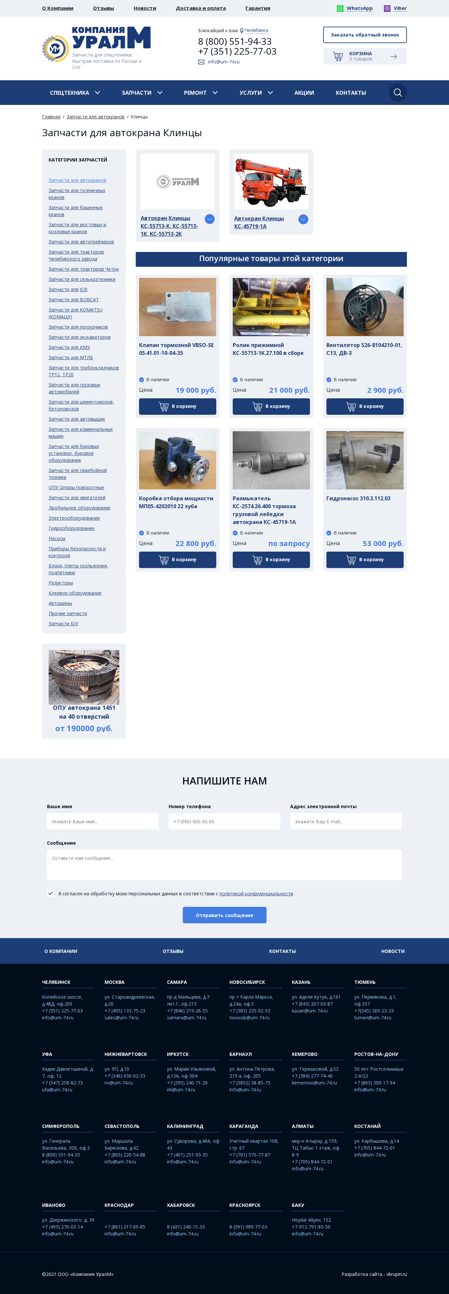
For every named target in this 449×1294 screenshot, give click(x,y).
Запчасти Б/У (63, 623)
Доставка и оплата (201, 8)
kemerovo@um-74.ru (314, 1083)
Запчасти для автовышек (77, 419)
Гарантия (258, 8)
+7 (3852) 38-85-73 (249, 1083)
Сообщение (61, 843)
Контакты (351, 92)
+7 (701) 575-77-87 (249, 1155)
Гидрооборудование (72, 528)
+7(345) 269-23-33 (374, 1011)
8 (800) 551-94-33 (235, 41)
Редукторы (61, 583)
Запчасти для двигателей (77, 497)
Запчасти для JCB (68, 289)
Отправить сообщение (224, 915)
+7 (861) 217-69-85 (125, 1227)
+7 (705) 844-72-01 (312, 1161)
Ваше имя (59, 806)
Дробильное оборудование (79, 508)
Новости (145, 8)
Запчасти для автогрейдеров (81, 241)
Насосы (57, 538)
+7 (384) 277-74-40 (312, 1076)
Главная (51, 116)
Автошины (60, 603)
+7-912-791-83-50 (311, 1227)
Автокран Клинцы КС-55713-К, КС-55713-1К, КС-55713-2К (169, 225)
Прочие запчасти (68, 613)
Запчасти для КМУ (69, 347)
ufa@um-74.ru (57, 1089)
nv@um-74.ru (119, 1083)
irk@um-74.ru (181, 1089)
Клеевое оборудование (75, 593)
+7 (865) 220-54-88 (125, 1155)
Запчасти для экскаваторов (80, 337)
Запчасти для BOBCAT (74, 299)
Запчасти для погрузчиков (78, 327)
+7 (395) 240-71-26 (187, 1083)
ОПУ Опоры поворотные (76, 487)
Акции (304, 92)
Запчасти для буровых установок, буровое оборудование (74, 453)
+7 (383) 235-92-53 (249, 1011)
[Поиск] (398, 93)
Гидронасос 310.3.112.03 (358, 498)
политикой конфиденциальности (256, 893)
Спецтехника (69, 92)
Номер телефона (190, 806)
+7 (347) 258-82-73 (62, 1083)
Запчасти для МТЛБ (71, 357)
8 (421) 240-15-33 (186, 1227)
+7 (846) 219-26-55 (187, 1011)
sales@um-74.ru (122, 1017)
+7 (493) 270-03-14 (62, 1227)
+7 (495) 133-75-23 (125, 1011)
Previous (43, 691)
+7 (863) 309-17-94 (374, 1083)
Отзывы (103, 8)
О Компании (57, 8)
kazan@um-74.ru (310, 1011)
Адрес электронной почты (323, 806)
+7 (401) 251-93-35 (187, 1155)
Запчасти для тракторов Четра (84, 269)
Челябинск (257, 30)
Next (124, 691)
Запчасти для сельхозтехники (82, 279)
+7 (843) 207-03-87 (312, 1004)
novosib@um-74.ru (249, 1017)
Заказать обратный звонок (365, 35)
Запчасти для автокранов (96, 116)
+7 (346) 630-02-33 (125, 1076)
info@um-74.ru (224, 62)
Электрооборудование (74, 518)
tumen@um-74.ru (372, 1017)
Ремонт (195, 92)
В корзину (184, 406)
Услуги (251, 92)
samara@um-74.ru (186, 1017)
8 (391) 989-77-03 (248, 1227)
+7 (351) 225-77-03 (237, 51)
